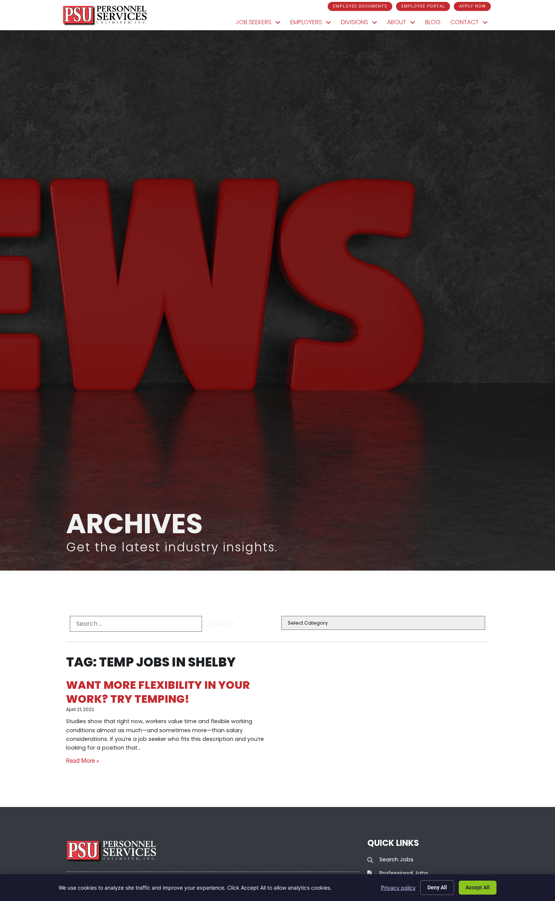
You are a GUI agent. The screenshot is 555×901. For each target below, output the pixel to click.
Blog (435, 24)
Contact (471, 24)
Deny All (437, 887)
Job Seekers (260, 24)
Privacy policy (398, 887)
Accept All (478, 887)
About (403, 24)
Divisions (361, 24)
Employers (313, 24)
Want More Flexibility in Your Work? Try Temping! (158, 692)
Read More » (82, 760)
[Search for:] (136, 624)
